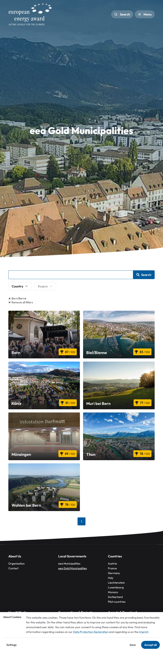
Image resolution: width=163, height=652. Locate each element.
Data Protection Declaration (90, 632)
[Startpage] (30, 14)
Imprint (143, 632)
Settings (11, 645)
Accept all (150, 645)
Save (133, 645)
